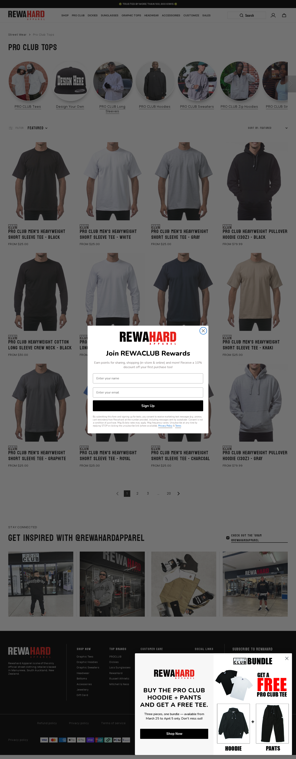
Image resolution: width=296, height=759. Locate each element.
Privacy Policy (165, 425)
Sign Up (148, 405)
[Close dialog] (203, 330)
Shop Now (174, 733)
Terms (178, 425)
